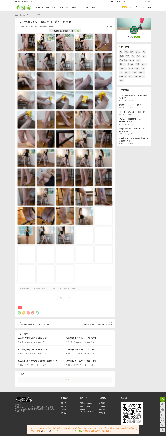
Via (76, 431)
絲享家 (138, 52)
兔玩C (131, 68)
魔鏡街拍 (127, 72)
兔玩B (137, 68)
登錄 (77, 31)
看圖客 (23, 7)
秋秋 (134, 72)
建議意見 (32, 2)
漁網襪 (138, 60)
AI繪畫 (54, 7)
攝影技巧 (39, 7)
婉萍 (130, 76)
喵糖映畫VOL (123, 60)
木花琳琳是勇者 (139, 76)
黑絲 (126, 52)
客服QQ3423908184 (86, 403)
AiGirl (132, 60)
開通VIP (17, 2)
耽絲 (133, 56)
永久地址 (63, 413)
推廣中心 (102, 409)
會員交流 (25, 2)
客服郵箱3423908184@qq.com (87, 410)
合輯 (93, 7)
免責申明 (63, 403)
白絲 (131, 52)
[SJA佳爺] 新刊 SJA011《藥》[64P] (81, 361)
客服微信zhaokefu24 (86, 406)
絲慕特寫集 (122, 76)
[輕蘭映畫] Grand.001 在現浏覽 (130, 105)
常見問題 (63, 406)
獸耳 (144, 52)
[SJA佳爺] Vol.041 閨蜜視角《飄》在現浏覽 (96, 325)
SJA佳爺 (44, 26)
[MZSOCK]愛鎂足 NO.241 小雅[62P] (132, 112)
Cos (67, 7)
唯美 (80, 7)
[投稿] (131, 7)
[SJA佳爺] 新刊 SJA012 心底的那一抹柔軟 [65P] (37, 361)
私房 (61, 7)
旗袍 (127, 56)
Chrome (60, 431)
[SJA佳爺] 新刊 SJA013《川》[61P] (81, 349)
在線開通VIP (103, 403)
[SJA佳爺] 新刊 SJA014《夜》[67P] (32, 349)
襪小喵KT (122, 64)
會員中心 (102, 406)
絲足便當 (130, 64)
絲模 (74, 7)
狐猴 (81, 431)
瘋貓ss (121, 80)
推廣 (110, 26)
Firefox (67, 431)
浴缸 (143, 68)
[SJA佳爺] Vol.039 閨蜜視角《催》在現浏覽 (33, 325)
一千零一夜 (122, 68)
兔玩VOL (141, 72)
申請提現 (102, 413)
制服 (137, 64)
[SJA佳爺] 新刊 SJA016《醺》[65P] (32, 338)
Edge (54, 431)
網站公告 (63, 409)
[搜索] (136, 7)
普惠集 (144, 64)
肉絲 (20, 307)
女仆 (144, 56)
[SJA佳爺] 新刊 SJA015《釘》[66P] (81, 338)
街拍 (47, 7)
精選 (86, 7)
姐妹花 (121, 56)
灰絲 (138, 56)
